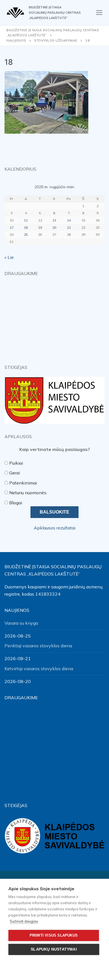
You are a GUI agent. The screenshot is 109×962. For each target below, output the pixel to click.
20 (54, 227)
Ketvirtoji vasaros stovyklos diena (38, 668)
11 (26, 220)
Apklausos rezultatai (54, 528)
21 (69, 227)
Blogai (15, 502)
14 (69, 220)
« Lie (9, 257)
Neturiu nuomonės (27, 492)
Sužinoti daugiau (24, 921)
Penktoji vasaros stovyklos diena (38, 645)
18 (26, 227)
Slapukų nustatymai (54, 949)
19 (40, 227)
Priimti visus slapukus (54, 935)
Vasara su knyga (21, 623)
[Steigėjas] (54, 400)
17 (11, 227)
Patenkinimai (23, 483)
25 (26, 234)
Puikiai (16, 463)
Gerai (14, 473)
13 (54, 220)
